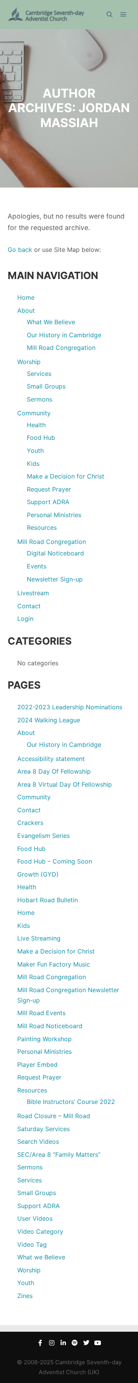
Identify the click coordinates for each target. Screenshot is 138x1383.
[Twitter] (86, 1343)
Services (39, 373)
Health (36, 425)
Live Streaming (39, 938)
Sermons (39, 399)
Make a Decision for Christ (65, 476)
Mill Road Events (41, 1013)
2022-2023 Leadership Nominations (69, 707)
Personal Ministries (54, 515)
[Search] (110, 15)
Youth (35, 450)
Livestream (33, 593)
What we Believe (41, 1257)
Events (36, 566)
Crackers (30, 822)
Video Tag (32, 1244)
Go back (20, 249)
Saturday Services (43, 1129)
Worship (29, 362)
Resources (42, 527)
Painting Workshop (44, 1039)
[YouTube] (98, 1343)
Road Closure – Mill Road (53, 1116)
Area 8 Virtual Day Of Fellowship (64, 784)
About (26, 310)
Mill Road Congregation (61, 347)
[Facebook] (40, 1343)
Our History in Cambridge (64, 335)
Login (25, 618)
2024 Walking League (48, 720)
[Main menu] (123, 15)
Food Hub (41, 437)
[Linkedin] (63, 1343)
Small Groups (46, 386)
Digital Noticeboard (55, 553)
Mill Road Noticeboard (49, 1026)
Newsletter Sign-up (55, 579)
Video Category (40, 1231)
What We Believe (51, 322)
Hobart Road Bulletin (47, 900)
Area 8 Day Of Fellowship (54, 771)
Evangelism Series (43, 835)
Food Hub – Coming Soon (54, 861)
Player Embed (37, 1064)
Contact (29, 606)
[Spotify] (75, 1343)
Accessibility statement (51, 759)
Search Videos (38, 1141)
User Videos (35, 1218)
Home (25, 297)
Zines (25, 1296)
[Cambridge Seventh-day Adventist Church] (46, 14)
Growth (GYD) (38, 874)
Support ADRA (48, 502)
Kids (33, 463)
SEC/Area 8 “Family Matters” (58, 1154)
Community (34, 413)
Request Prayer (49, 489)
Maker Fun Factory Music (53, 964)
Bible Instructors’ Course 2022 (71, 1101)
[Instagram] (52, 1343)
